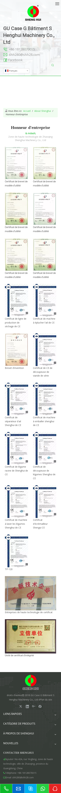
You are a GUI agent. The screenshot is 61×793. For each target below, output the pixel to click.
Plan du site (46, 699)
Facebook (15, 60)
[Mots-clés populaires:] (52, 65)
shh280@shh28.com (24, 54)
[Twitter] (21, 706)
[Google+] (33, 706)
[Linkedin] (27, 706)
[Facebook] (40, 706)
